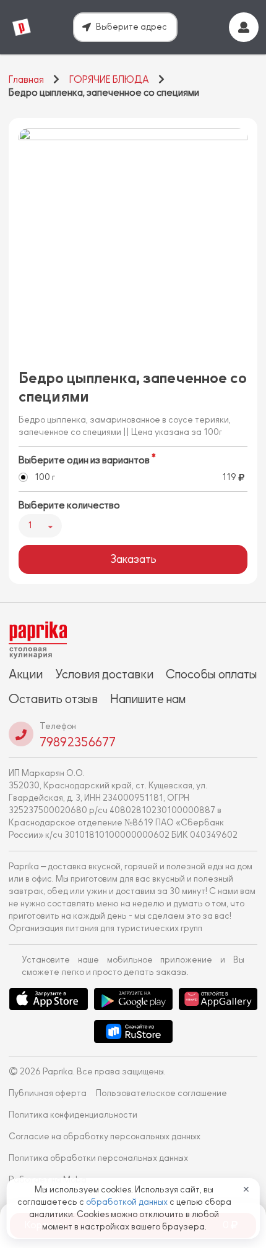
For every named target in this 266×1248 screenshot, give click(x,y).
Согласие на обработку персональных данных (104, 1136)
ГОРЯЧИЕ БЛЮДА (109, 79)
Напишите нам (148, 699)
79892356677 (78, 742)
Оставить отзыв (53, 699)
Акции (26, 674)
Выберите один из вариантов (84, 460)
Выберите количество (69, 505)
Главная (26, 79)
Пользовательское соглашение (161, 1093)
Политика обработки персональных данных (98, 1158)
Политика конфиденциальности (73, 1114)
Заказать (133, 559)
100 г (45, 477)
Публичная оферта (48, 1093)
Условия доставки (104, 674)
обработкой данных (127, 1202)
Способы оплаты (211, 674)
